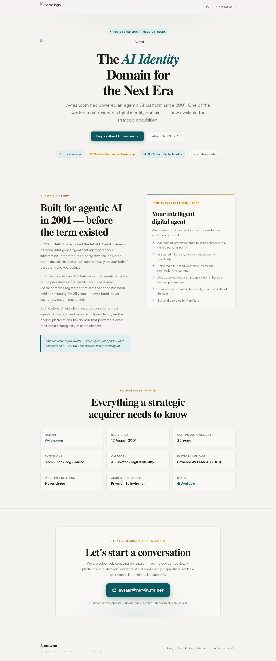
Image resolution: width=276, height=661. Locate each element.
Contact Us (224, 7)
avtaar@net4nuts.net (141, 590)
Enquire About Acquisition (115, 136)
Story (170, 648)
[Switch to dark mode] (207, 6)
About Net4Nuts (163, 136)
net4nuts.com (221, 648)
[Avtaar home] (50, 7)
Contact (202, 648)
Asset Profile (185, 648)
